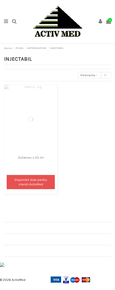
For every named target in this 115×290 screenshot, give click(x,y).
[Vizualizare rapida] (31, 151)
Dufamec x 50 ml (31, 157)
